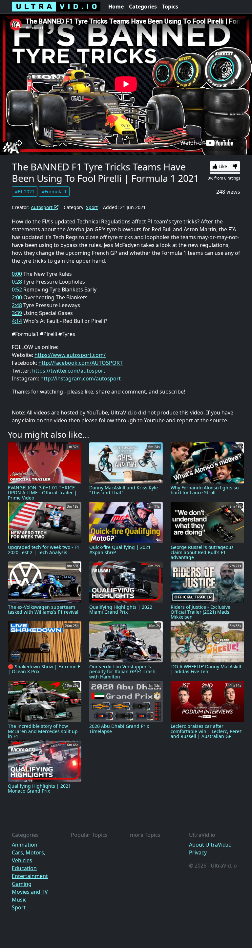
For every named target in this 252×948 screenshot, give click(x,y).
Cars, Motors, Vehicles (28, 856)
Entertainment (30, 876)
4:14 (17, 321)
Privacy (198, 852)
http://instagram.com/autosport (80, 378)
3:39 (17, 313)
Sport (92, 207)
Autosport (42, 207)
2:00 (17, 297)
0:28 (17, 281)
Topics (170, 6)
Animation (24, 844)
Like (222, 166)
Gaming (22, 883)
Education (24, 868)
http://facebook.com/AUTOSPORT (80, 362)
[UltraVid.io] (56, 6)
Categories (143, 6)
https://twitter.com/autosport (68, 370)
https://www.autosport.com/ (70, 355)
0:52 (17, 289)
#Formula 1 (54, 191)
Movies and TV (30, 891)
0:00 (17, 273)
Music (19, 899)
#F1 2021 (24, 191)
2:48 (17, 305)
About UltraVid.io (210, 844)
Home (116, 6)
